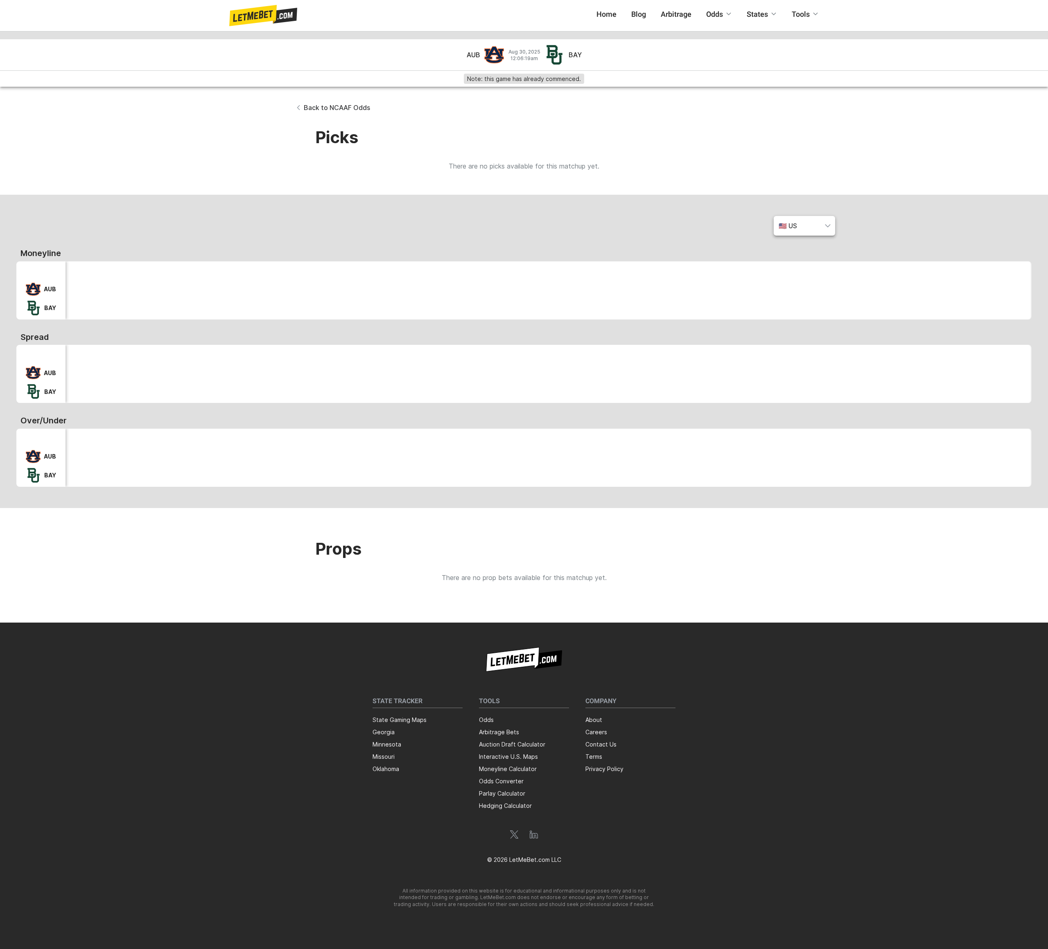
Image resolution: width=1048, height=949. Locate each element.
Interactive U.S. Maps (508, 756)
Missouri (384, 756)
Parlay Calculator (502, 793)
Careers (596, 732)
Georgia (384, 732)
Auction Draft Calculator (512, 744)
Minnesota (387, 744)
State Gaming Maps (400, 719)
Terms (593, 756)
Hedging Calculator (505, 805)
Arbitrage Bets (499, 732)
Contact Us (601, 744)
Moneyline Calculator (508, 768)
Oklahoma (386, 768)
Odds (486, 719)
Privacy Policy (604, 768)
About (593, 719)
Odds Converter (501, 781)
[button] (263, 15)
